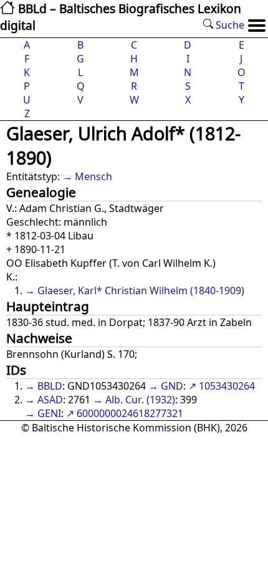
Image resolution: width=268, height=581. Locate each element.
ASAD (50, 399)
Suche (228, 25)
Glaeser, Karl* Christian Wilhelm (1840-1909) (140, 290)
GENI (49, 413)
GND (172, 386)
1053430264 (227, 386)
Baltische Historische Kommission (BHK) (126, 428)
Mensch (93, 176)
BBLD (49, 386)
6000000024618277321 (130, 413)
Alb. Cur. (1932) (140, 399)
